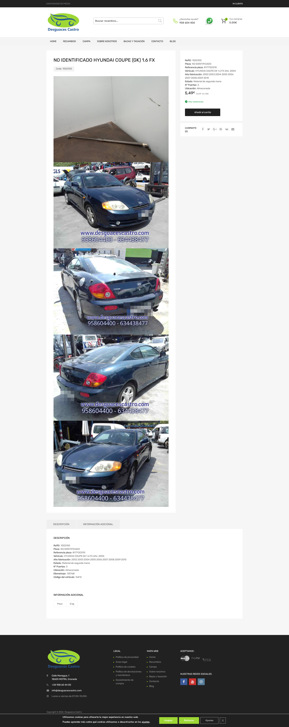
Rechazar (189, 720)
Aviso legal (121, 662)
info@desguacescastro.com (67, 690)
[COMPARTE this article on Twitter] (208, 129)
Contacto (157, 41)
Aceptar (168, 720)
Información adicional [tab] (98, 524)
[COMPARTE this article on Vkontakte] (226, 129)
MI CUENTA (238, 4)
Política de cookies (125, 666)
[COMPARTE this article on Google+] (214, 129)
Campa (86, 41)
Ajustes (209, 720)
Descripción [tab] (61, 524)
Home (53, 41)
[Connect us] (183, 682)
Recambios (69, 41)
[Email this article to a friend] (232, 129)
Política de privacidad (127, 657)
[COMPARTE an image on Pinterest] (220, 129)
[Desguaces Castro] (61, 22)
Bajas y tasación (134, 41)
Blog (173, 41)
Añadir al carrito (202, 112)
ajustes (146, 721)
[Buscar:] (128, 20)
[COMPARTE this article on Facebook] (202, 129)
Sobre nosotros (107, 41)
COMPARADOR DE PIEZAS (58, 4)
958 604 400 (187, 22)
